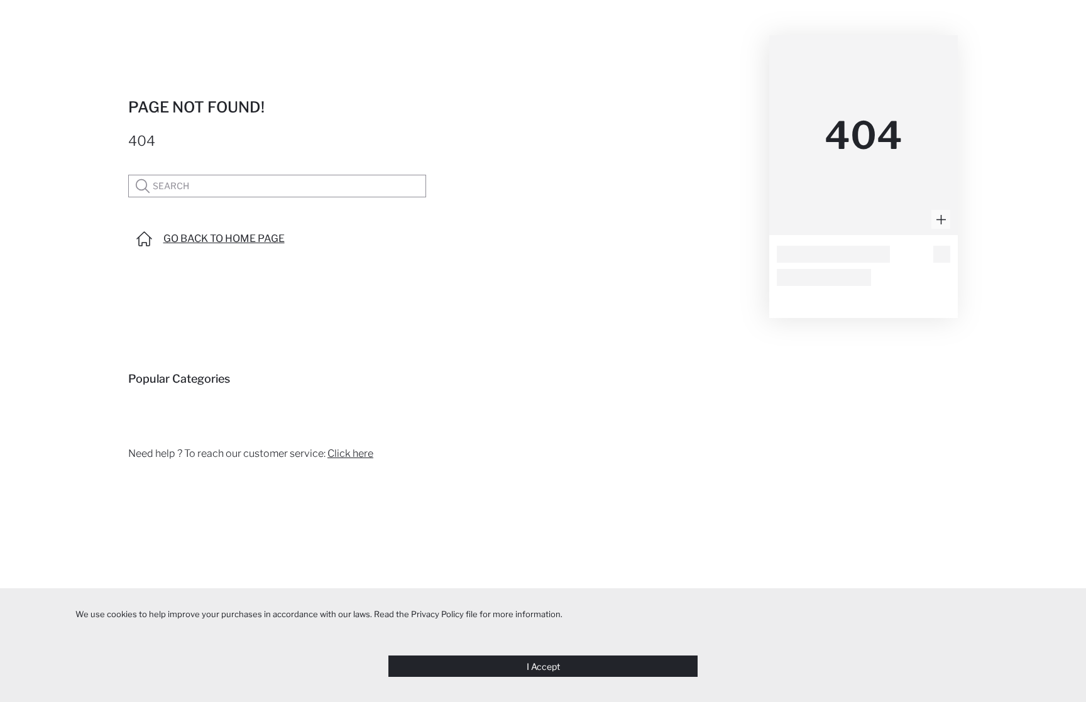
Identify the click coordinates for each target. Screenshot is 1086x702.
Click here (350, 453)
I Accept (543, 666)
